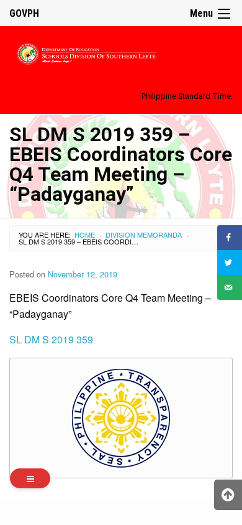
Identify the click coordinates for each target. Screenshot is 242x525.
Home (84, 234)
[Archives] (30, 478)
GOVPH (24, 13)
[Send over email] (229, 287)
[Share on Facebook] (229, 237)
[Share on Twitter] (229, 262)
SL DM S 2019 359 (51, 339)
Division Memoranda (143, 234)
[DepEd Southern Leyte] (121, 52)
